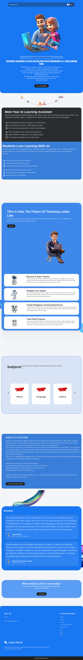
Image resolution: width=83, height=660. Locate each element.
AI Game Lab (63, 627)
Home (61, 617)
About (61, 632)
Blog (61, 629)
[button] (71, 4)
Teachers (62, 619)
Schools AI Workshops (66, 624)
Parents (62, 622)
